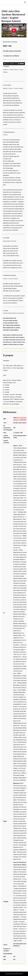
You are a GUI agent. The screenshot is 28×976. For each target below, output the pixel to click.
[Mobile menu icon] (25, 2)
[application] (14, 63)
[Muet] (19, 63)
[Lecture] (5, 63)
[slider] (22, 63)
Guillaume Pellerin (19, 973)
